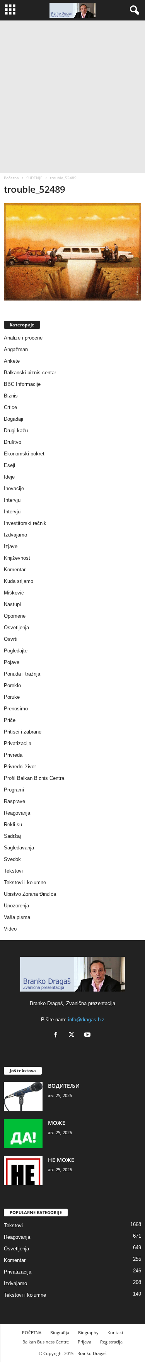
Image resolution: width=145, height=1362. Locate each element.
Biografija (59, 1332)
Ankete (12, 361)
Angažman (16, 349)
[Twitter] (73, 1035)
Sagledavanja (19, 848)
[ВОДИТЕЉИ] (23, 1096)
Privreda (13, 755)
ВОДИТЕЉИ (64, 1085)
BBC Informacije (22, 384)
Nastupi (12, 604)
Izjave (10, 546)
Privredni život (20, 766)
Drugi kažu (16, 430)
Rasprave (14, 801)
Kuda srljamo (18, 581)
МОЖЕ (56, 1122)
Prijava (84, 1342)
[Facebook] (57, 1035)
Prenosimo (16, 709)
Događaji (13, 419)
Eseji (9, 465)
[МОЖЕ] (23, 1133)
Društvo (12, 442)
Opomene (15, 616)
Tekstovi (13, 871)
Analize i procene (23, 338)
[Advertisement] (72, 96)
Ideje (9, 477)
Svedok (12, 859)
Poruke (12, 697)
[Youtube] (88, 1035)
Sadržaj (12, 836)
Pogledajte (15, 651)
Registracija (111, 1342)
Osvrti (10, 639)
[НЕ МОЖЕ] (23, 1170)
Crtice (10, 407)
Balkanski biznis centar (30, 372)
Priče (9, 720)
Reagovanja (17, 813)
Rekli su (13, 824)
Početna (11, 177)
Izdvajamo (15, 535)
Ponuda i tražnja (22, 674)
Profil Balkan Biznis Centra (34, 778)
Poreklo (12, 685)
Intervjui (13, 500)
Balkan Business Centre (45, 1342)
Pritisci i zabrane (22, 732)
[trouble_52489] (72, 252)
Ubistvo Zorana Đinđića (30, 894)
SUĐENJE (34, 177)
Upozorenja (16, 906)
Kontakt (115, 1332)
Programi (14, 790)
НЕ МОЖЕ (61, 1159)
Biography (88, 1332)
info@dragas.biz (86, 1019)
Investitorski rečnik (25, 523)
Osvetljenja (16, 627)
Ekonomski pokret (24, 454)
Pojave (11, 662)
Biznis (11, 396)
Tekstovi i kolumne (25, 882)
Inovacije (14, 488)
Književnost (17, 558)
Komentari (15, 569)
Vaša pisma (17, 917)
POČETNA (31, 1332)
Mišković (14, 593)
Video (10, 929)
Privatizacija (17, 743)
